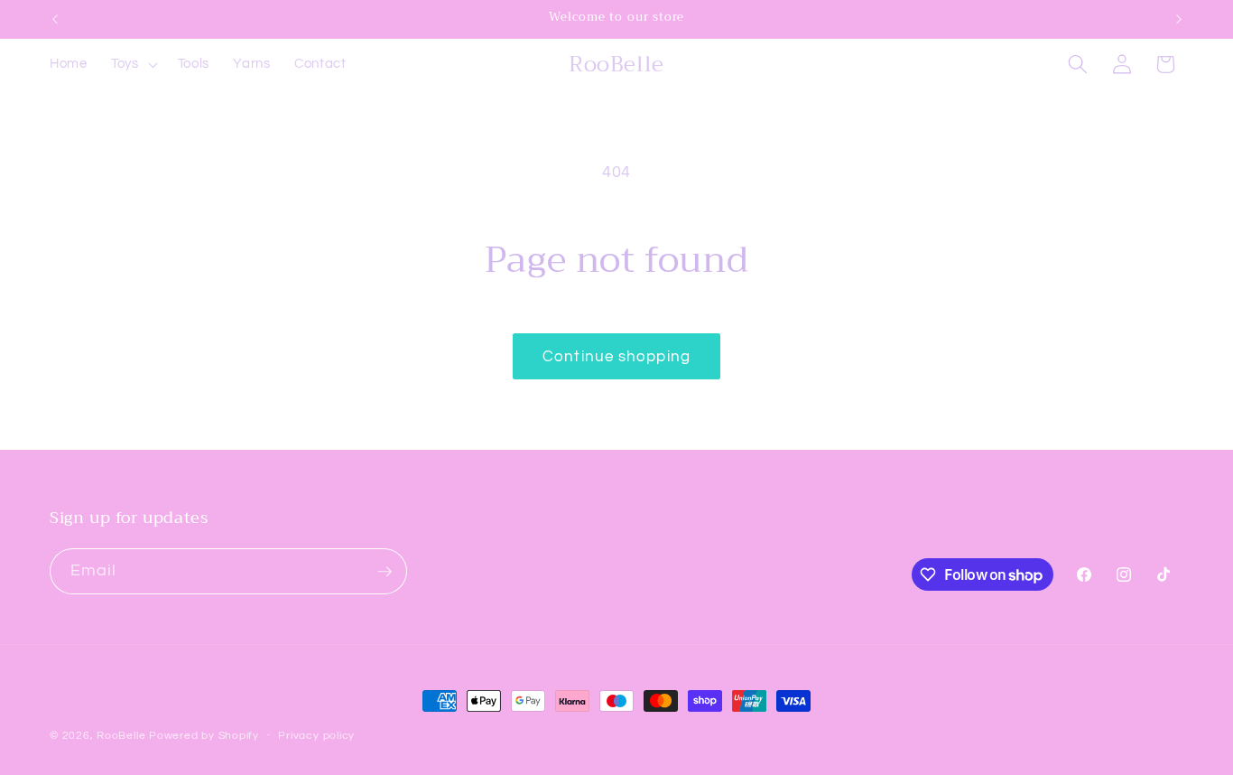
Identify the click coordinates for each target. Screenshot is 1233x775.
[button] (132, 64)
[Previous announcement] (55, 19)
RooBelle (121, 736)
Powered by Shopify (204, 736)
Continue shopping (616, 356)
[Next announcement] (1179, 19)
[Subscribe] (384, 571)
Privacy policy (316, 736)
